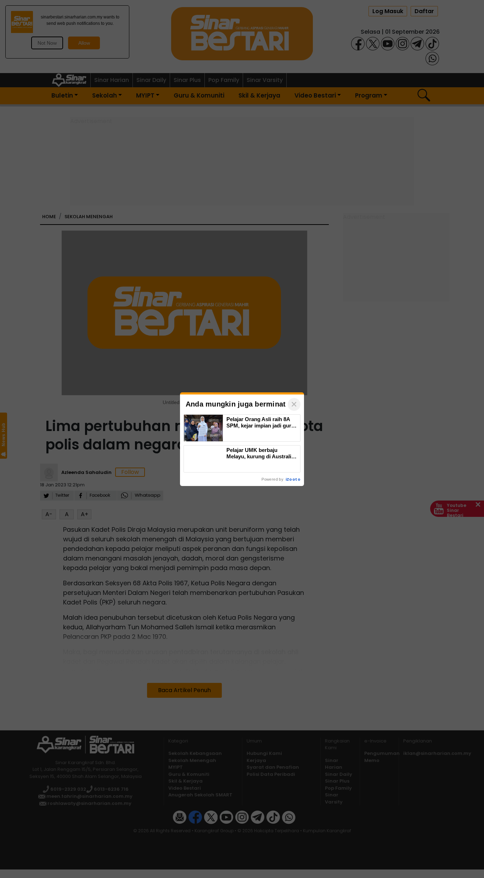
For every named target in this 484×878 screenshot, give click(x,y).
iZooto (293, 479)
